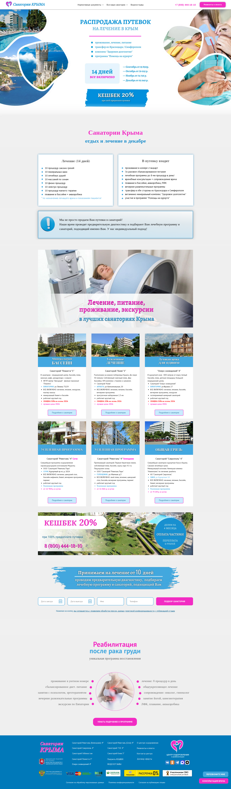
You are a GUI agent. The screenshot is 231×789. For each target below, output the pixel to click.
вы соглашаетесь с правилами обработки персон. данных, (99, 611)
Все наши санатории (116, 4)
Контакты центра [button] (144, 753)
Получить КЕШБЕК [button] (115, 759)
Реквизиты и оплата (145, 748)
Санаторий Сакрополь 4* (83, 748)
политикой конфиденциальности (140, 611)
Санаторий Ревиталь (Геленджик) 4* (87, 743)
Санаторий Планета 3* (82, 759)
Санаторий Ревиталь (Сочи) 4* (120, 743)
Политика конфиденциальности (121, 782)
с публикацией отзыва (165, 611)
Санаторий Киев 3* (115, 753)
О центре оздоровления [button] (147, 743)
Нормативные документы (90, 4)
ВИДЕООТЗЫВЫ (114, 764)
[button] (215, 774)
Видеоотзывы (137, 4)
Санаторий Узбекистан (82, 753)
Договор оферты (144, 759)
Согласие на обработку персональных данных (85, 782)
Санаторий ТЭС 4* (115, 748)
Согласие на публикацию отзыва (152, 782)
